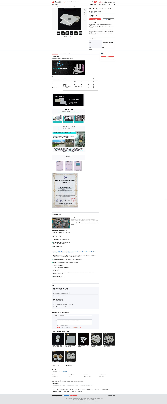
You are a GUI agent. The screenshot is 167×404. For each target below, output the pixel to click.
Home (53, 6)
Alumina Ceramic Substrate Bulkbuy (77, 391)
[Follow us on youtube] (111, 395)
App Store (54, 395)
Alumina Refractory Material (73, 6)
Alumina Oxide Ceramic (67, 391)
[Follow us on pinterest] (113, 395)
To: (56, 317)
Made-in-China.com (79, 399)
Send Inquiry (95, 19)
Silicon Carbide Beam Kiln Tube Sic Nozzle (68, 252)
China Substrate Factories (81, 389)
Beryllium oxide (54, 373)
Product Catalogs (64, 371)
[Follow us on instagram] (110, 395)
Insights (102, 398)
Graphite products (101, 373)
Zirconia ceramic (70, 376)
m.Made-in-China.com (85, 399)
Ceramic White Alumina (97, 389)
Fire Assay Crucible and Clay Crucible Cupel (64, 251)
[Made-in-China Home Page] (57, 2)
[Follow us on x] (109, 395)
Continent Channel (93, 398)
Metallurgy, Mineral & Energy (58, 6)
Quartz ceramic (86, 374)
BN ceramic (53, 374)
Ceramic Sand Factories (64, 389)
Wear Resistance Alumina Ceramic (57, 391)
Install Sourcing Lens (74, 395)
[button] (92, 1)
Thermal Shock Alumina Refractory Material (72, 385)
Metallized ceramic (86, 373)
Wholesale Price (89, 398)
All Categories (55, 4)
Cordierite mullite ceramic (71, 374)
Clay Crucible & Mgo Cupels (87, 376)
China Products (70, 398)
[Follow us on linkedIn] (114, 395)
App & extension (104, 4)
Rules (114, 4)
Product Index (98, 398)
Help (99, 4)
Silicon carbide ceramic (55, 376)
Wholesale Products (83, 398)
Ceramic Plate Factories (56, 389)
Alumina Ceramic (101, 376)
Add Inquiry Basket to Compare (69, 36)
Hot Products (65, 398)
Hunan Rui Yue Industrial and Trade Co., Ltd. (97, 11)
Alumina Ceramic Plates (105, 389)
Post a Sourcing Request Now (76, 327)
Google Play (60, 395)
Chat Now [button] (109, 19)
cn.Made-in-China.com (91, 399)
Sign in (114, 2)
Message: (55, 320)
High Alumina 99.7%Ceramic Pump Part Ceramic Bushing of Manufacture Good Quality (57, 364)
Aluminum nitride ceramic (71, 373)
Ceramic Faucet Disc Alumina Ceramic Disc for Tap (78, 251)
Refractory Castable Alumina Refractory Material (86, 385)
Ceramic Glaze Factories (72, 389)
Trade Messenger (66, 395)
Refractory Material (66, 6)
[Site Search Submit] (95, 2)
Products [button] (66, 1)
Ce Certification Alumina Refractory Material (59, 385)
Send (58, 327)
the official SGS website (72, 215)
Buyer (95, 4)
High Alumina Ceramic (89, 389)
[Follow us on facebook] (108, 395)
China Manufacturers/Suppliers (76, 398)
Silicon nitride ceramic (102, 374)
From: (56, 315)
